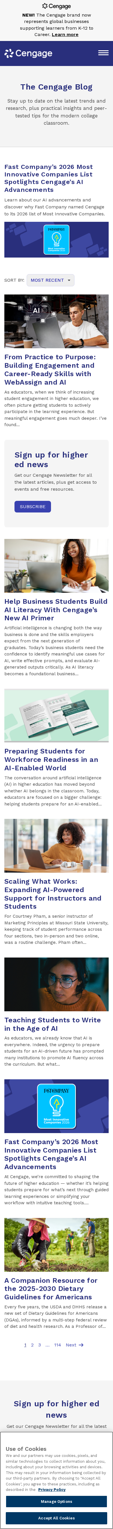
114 (57, 1345)
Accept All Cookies (56, 1518)
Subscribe (32, 506)
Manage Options (56, 1501)
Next (75, 1345)
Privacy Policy (51, 1489)
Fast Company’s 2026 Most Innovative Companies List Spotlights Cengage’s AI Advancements (48, 178)
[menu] (103, 53)
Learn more (65, 34)
